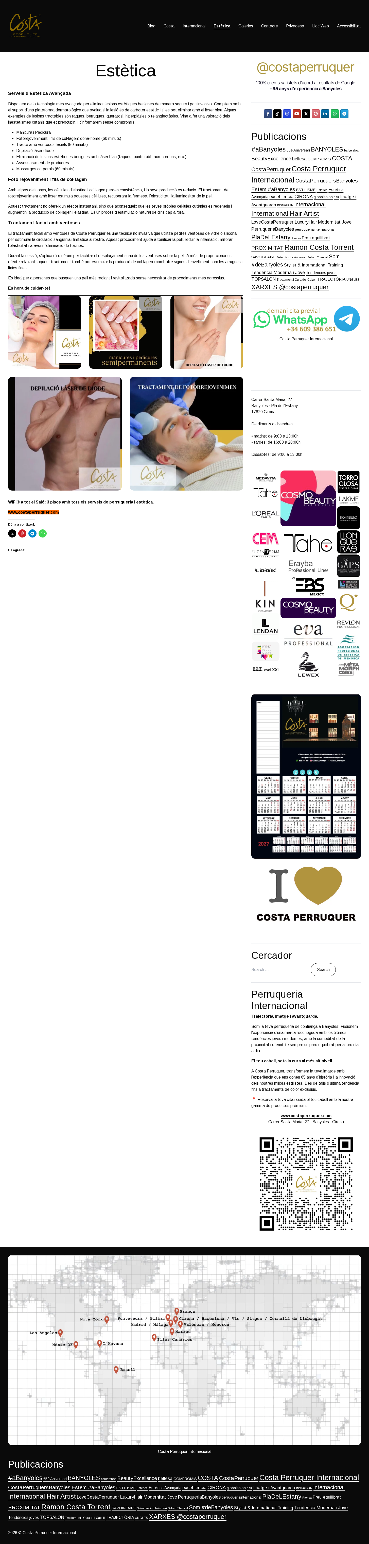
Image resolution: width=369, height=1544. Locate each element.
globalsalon (323, 197)
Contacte (269, 26)
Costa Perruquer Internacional (309, 1477)
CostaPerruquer (271, 169)
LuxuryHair (305, 222)
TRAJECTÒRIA (331, 279)
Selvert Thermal (318, 257)
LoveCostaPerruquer (272, 222)
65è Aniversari (298, 150)
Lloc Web (320, 26)
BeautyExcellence (271, 158)
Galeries (245, 26)
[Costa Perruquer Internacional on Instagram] (287, 113)
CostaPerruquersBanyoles (326, 180)
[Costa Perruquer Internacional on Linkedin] (325, 113)
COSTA (342, 158)
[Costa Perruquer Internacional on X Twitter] (306, 113)
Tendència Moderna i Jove (278, 272)
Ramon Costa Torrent (319, 247)
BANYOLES (327, 149)
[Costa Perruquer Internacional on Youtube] (297, 113)
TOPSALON (263, 279)
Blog (151, 26)
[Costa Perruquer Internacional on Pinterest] (316, 113)
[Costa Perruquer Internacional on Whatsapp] (335, 113)
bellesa (299, 158)
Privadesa (295, 26)
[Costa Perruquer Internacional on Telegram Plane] (344, 113)
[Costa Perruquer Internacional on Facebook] (268, 113)
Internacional (194, 26)
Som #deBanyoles (211, 1507)
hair (336, 197)
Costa (169, 26)
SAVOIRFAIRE (263, 257)
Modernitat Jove (335, 222)
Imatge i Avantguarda (274, 1487)
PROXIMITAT (267, 248)
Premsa (296, 238)
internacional (310, 204)
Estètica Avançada (165, 1488)
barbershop (351, 150)
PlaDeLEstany (270, 237)
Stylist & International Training (313, 265)
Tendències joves (321, 273)
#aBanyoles (268, 149)
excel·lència (281, 196)
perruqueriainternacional (315, 229)
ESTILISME (305, 190)
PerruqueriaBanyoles (272, 229)
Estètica (222, 26)
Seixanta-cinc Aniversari (292, 257)
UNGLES (353, 279)
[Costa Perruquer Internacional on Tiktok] (277, 113)
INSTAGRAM (285, 205)
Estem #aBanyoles (273, 189)
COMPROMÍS (319, 159)
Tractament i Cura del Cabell (296, 279)
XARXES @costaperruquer (290, 287)
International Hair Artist (285, 213)
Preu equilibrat (316, 238)
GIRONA (303, 196)
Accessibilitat (349, 26)
